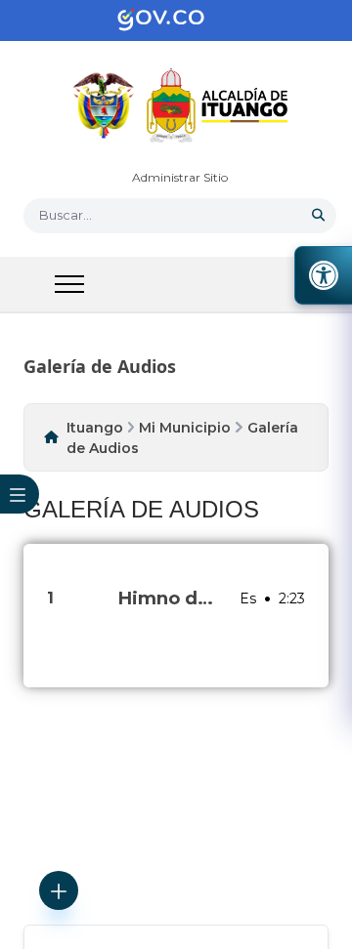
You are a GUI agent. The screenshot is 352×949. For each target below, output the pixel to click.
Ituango (94, 427)
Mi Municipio (185, 427)
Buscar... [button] (65, 215)
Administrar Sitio (180, 177)
